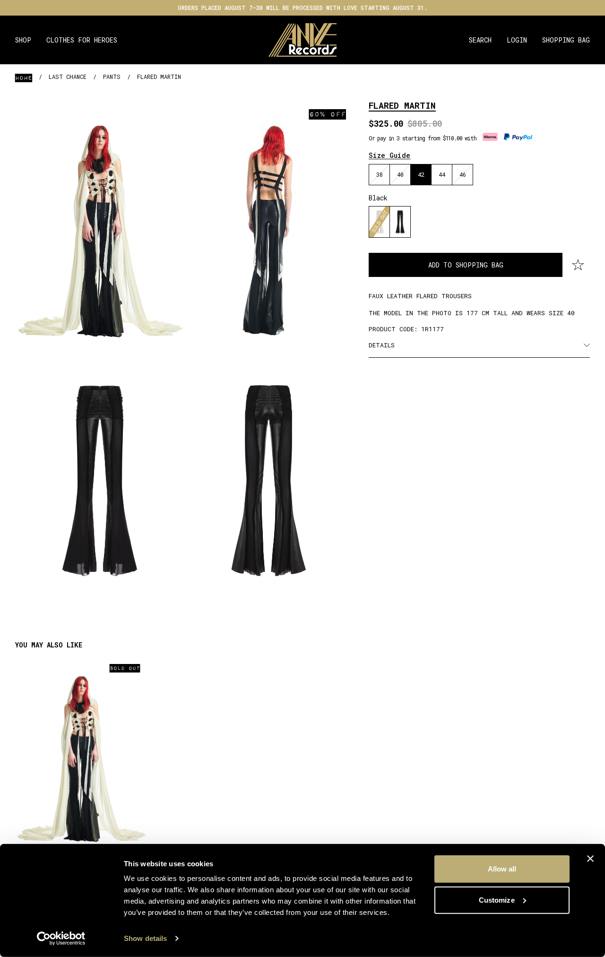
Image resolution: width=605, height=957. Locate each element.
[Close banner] (590, 858)
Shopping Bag (566, 39)
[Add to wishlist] (578, 265)
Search (480, 39)
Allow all (502, 869)
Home (23, 77)
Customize (497, 900)
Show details (145, 938)
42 (421, 174)
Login (517, 39)
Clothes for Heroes (81, 39)
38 (379, 174)
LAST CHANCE (67, 76)
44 (442, 174)
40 (400, 174)
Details (382, 345)
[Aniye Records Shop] (302, 40)
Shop (23, 39)
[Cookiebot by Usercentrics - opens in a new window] (61, 938)
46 (462, 174)
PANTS (112, 76)
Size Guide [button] (390, 155)
